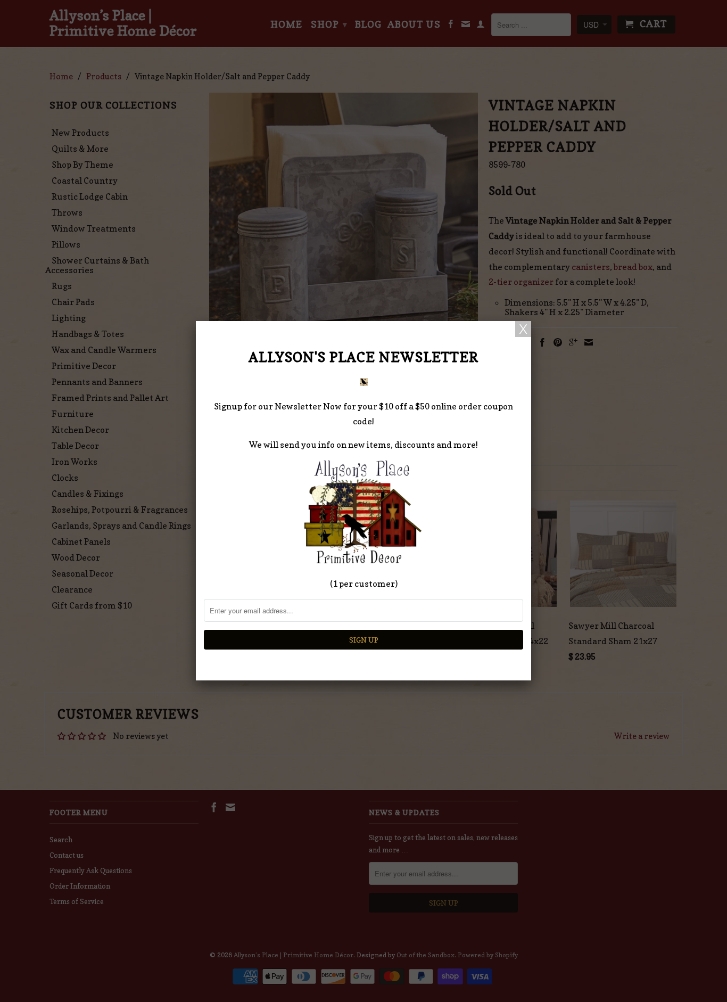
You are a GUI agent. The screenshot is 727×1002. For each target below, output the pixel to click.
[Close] (523, 329)
